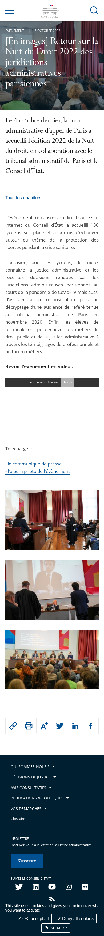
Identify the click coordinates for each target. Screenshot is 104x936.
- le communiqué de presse (33, 464)
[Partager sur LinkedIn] (75, 726)
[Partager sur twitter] (59, 726)
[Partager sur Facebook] (90, 726)
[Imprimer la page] (28, 725)
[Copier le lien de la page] (13, 725)
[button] (94, 10)
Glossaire (18, 818)
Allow (67, 382)
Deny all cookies (77, 918)
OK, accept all (35, 918)
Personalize (55, 928)
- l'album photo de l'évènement (37, 471)
